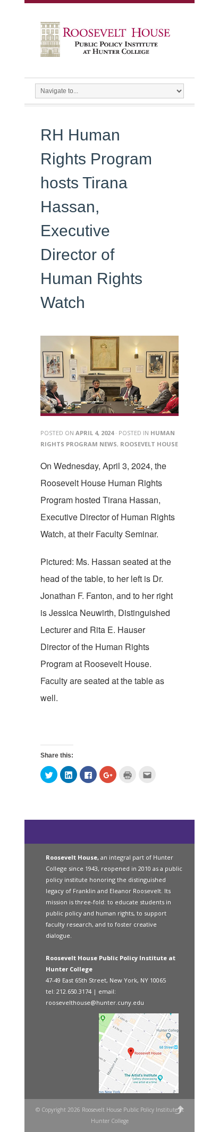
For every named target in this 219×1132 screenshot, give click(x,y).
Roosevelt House (149, 444)
